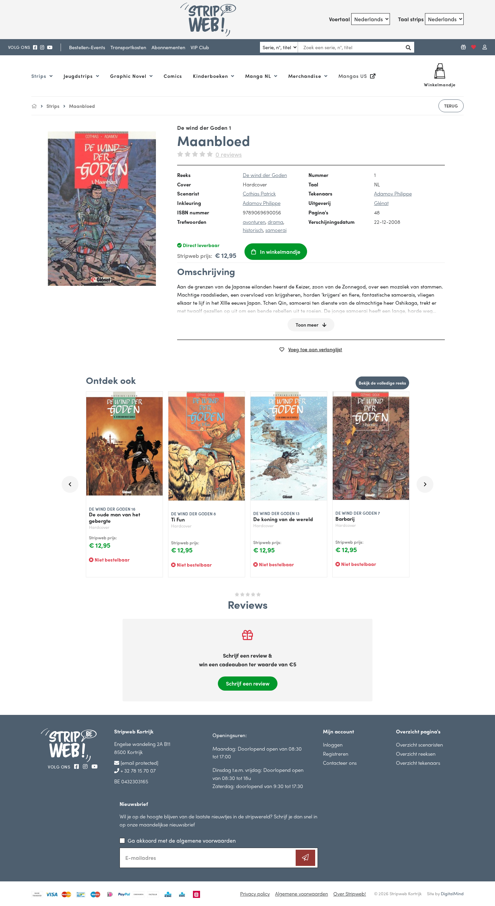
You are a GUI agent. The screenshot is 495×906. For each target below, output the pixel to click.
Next (425, 484)
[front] (102, 208)
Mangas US (353, 75)
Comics (173, 75)
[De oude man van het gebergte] (124, 444)
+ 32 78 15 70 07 (137, 770)
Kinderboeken (211, 75)
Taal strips (411, 19)
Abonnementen (168, 47)
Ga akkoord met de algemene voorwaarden (182, 840)
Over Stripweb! (349, 893)
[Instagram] (42, 47)
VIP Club (200, 47)
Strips (39, 75)
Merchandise (305, 75)
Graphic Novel (129, 75)
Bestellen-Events (87, 47)
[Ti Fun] (206, 446)
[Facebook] (35, 47)
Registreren (335, 753)
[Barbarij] (371, 446)
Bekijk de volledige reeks (382, 383)
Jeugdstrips (79, 75)
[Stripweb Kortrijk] (216, 19)
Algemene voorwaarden (301, 893)
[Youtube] (50, 47)
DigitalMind (452, 893)
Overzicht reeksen (415, 753)
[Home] (34, 105)
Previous (70, 484)
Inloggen (332, 744)
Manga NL (259, 75)
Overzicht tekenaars (418, 762)
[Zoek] (406, 47)
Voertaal (339, 19)
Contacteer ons (340, 762)
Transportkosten (128, 47)
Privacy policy (255, 893)
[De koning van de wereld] (289, 446)
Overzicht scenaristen (419, 744)
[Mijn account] (484, 47)
